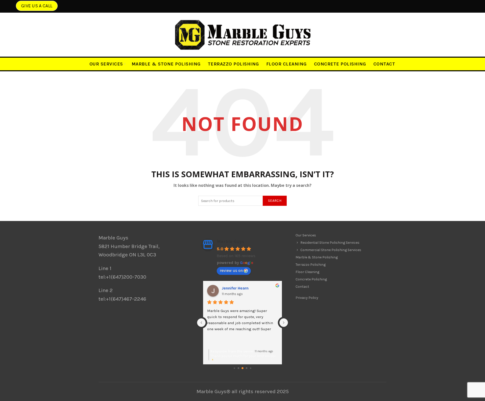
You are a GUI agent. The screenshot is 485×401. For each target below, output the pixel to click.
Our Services (106, 64)
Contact (384, 64)
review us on (231, 270)
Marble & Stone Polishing (166, 64)
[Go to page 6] (238, 368)
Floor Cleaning (286, 64)
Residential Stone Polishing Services (329, 242)
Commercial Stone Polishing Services (330, 250)
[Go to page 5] (234, 368)
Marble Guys (230, 241)
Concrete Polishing (340, 64)
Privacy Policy (307, 298)
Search (274, 200)
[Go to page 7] (242, 368)
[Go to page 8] (247, 368)
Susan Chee (233, 288)
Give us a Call (36, 6)
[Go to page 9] (250, 368)
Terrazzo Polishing (233, 64)
